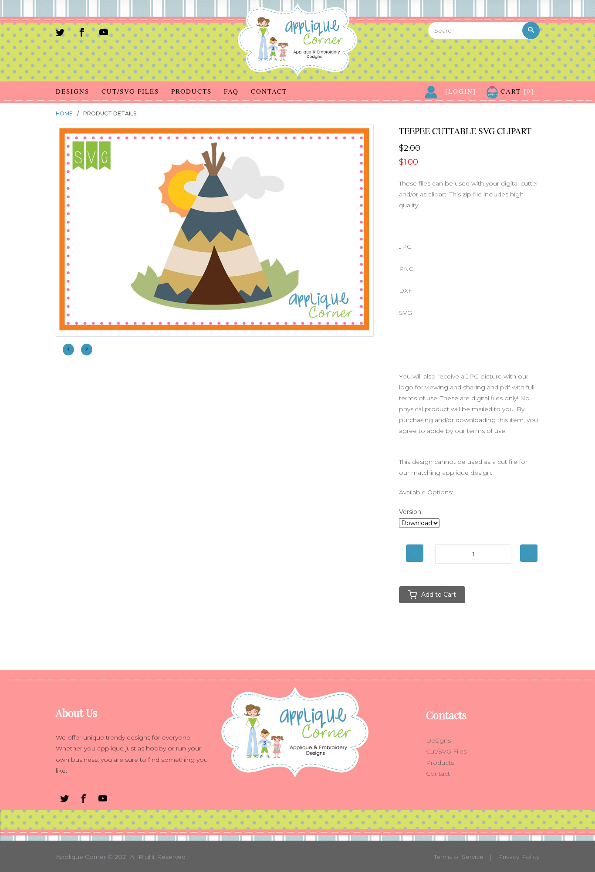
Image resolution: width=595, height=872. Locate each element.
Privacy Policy (518, 857)
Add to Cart (438, 594)
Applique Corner (81, 857)
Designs (72, 91)
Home (64, 113)
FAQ (231, 91)
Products (191, 91)
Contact (269, 91)
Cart (516, 91)
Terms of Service (458, 857)
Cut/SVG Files (130, 91)
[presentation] (68, 349)
